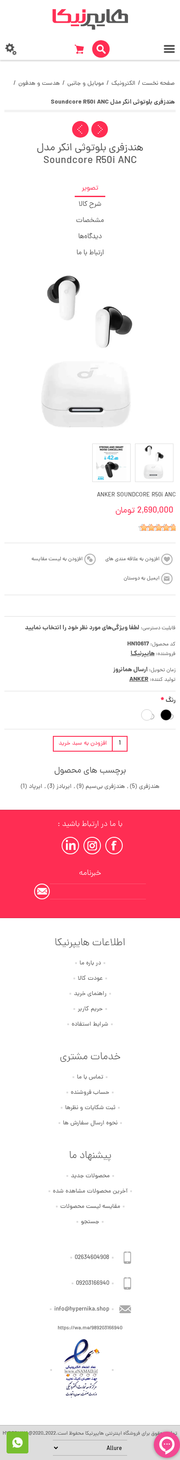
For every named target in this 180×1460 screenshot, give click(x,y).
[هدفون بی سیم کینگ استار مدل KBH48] (80, 129)
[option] (154, 463)
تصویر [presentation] (90, 188)
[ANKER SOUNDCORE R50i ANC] (154, 463)
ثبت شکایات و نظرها (90, 1108)
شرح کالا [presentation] (90, 204)
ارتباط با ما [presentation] (90, 253)
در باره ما (90, 963)
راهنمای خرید (90, 994)
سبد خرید (79, 49)
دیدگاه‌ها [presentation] (90, 237)
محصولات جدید (90, 1176)
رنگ (170, 700)
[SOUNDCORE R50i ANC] (111, 463)
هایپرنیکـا (143, 654)
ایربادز (64, 786)
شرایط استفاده (90, 1024)
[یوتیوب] (70, 845)
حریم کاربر (90, 1009)
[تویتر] (92, 845)
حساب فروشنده (90, 1092)
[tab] (89, 189)
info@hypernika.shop (81, 1309)
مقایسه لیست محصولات (90, 1206)
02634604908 (92, 1257)
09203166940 (92, 1283)
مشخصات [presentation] (90, 220)
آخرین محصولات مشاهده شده (90, 1191)
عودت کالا (90, 978)
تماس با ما (90, 1077)
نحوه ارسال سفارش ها (90, 1123)
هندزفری (149, 786)
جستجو (90, 1222)
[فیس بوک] (114, 845)
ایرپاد (35, 786)
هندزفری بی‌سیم (105, 786)
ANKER (139, 679)
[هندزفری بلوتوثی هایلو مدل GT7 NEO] (99, 129)
